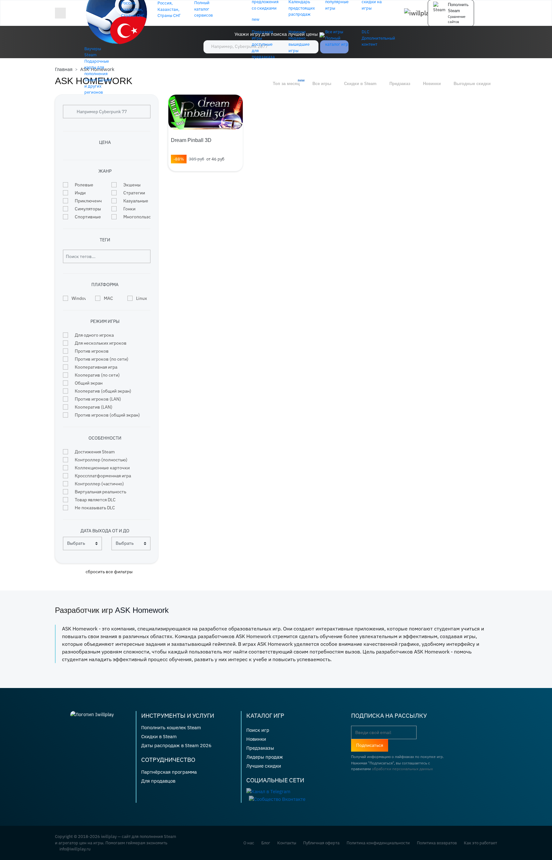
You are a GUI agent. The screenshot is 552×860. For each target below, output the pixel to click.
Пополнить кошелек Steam (171, 727)
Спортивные (88, 217)
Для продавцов (158, 781)
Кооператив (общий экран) (103, 391)
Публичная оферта (321, 843)
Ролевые (84, 185)
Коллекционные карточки (102, 468)
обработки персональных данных (402, 768)
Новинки (256, 739)
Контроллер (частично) (99, 484)
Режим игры (104, 321)
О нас (248, 843)
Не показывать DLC (95, 508)
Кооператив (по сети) (97, 375)
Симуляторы (88, 209)
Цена (105, 142)
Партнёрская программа (169, 772)
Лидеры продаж (264, 757)
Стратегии (134, 193)
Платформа (105, 284)
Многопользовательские (136, 217)
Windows (79, 298)
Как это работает (480, 843)
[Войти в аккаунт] (495, 13)
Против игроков (92, 351)
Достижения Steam (95, 452)
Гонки (129, 209)
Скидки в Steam (159, 736)
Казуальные (135, 201)
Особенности (104, 438)
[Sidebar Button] (60, 13)
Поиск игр (257, 730)
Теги (105, 240)
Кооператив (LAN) (93, 407)
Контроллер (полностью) (101, 460)
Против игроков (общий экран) (107, 415)
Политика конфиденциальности (378, 843)
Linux (141, 298)
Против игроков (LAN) (98, 399)
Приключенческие (88, 201)
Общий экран (89, 383)
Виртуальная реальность (100, 492)
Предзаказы (260, 748)
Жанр (104, 171)
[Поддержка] (482, 13)
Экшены (132, 185)
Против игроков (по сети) (101, 359)
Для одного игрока (94, 335)
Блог (265, 843)
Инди (80, 193)
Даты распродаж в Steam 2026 (176, 745)
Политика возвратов (437, 843)
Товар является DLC (95, 500)
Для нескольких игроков (100, 343)
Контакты (286, 843)
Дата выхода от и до (104, 531)
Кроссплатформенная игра (103, 476)
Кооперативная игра (96, 367)
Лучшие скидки (263, 766)
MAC (108, 298)
